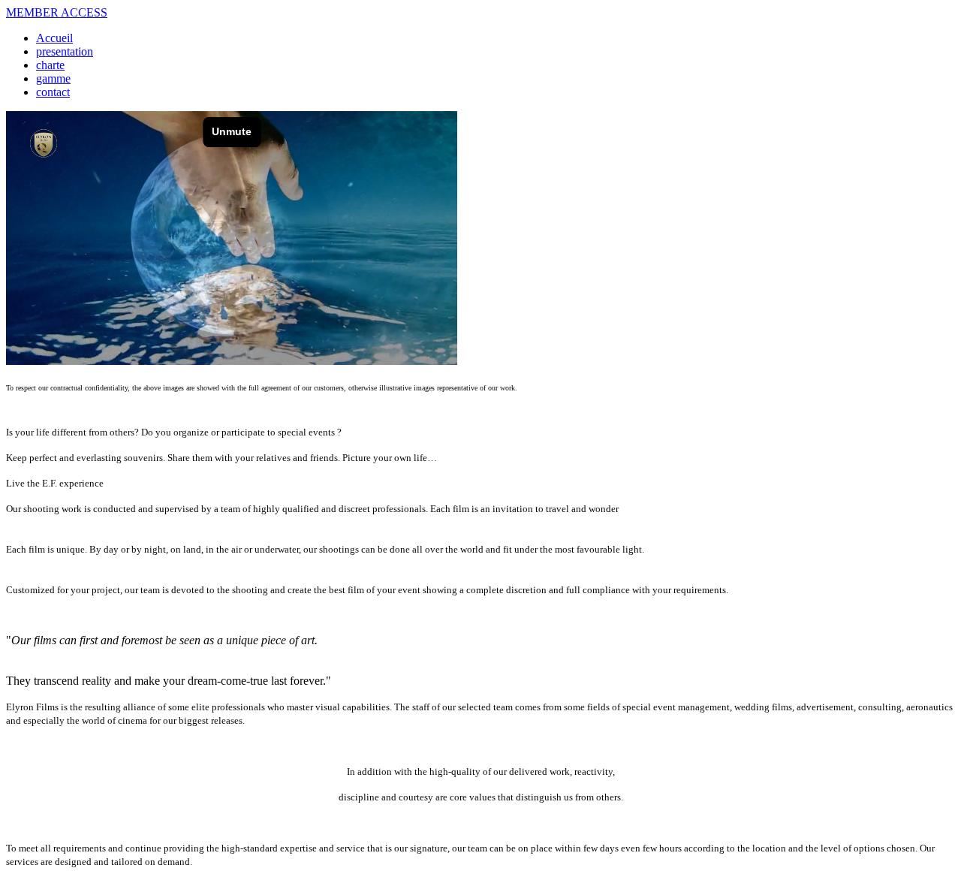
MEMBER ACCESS (56, 12)
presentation (64, 51)
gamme (53, 78)
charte (50, 65)
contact (53, 92)
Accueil (54, 38)
